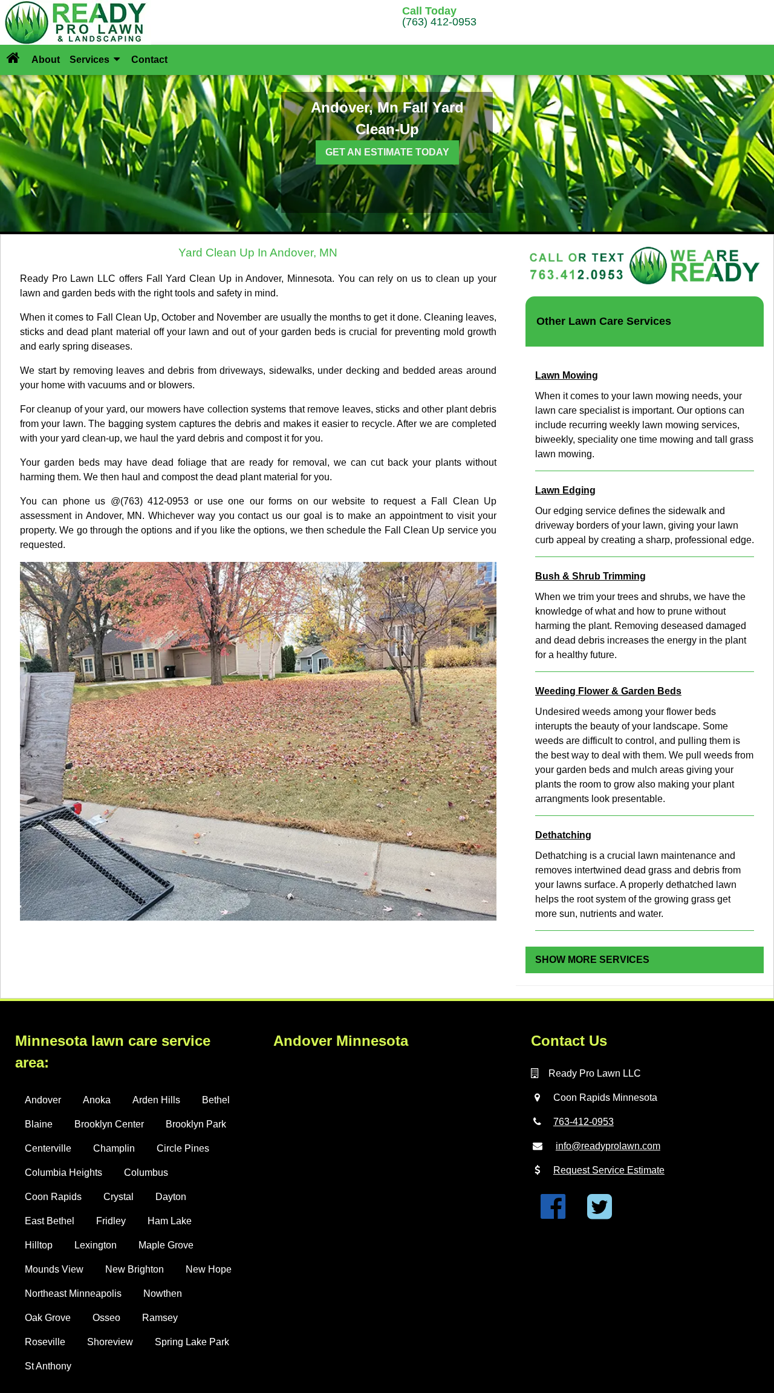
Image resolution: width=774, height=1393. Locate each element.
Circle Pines (183, 1148)
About (45, 59)
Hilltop (39, 1245)
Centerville (48, 1148)
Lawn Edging (565, 490)
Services (91, 59)
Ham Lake (170, 1221)
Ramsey (160, 1318)
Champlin (114, 1148)
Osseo (106, 1318)
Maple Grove (166, 1245)
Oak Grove (48, 1318)
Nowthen (162, 1293)
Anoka (97, 1100)
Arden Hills (156, 1100)
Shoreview (110, 1342)
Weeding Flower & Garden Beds (608, 691)
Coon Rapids (53, 1197)
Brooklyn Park (196, 1124)
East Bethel (49, 1221)
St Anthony (48, 1366)
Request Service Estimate (609, 1170)
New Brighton (134, 1269)
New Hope (209, 1269)
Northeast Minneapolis (73, 1293)
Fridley (111, 1221)
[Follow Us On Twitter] (599, 1214)
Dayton (170, 1197)
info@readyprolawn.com (608, 1146)
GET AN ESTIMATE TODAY (387, 152)
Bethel (216, 1100)
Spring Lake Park (192, 1342)
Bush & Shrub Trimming (590, 576)
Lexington (95, 1245)
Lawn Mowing (566, 375)
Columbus (146, 1172)
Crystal (118, 1197)
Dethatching (563, 835)
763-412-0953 (583, 1122)
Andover (43, 1100)
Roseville (45, 1342)
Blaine (39, 1124)
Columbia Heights (63, 1172)
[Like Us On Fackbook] (553, 1214)
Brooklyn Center (109, 1124)
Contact (149, 59)
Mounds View (54, 1269)
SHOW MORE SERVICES (592, 959)
